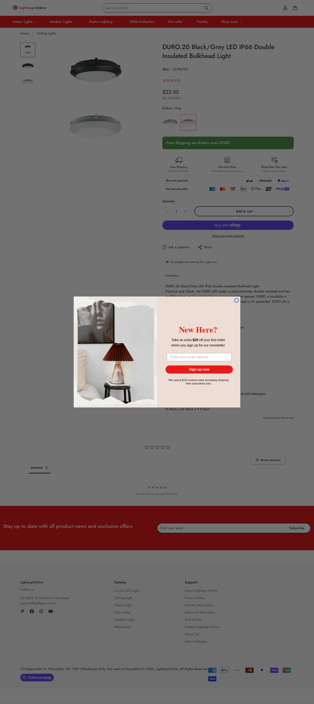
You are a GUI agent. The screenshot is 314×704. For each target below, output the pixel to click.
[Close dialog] (236, 300)
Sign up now (199, 369)
